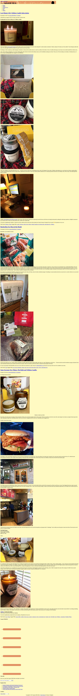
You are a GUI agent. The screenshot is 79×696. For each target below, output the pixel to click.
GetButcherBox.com (40, 365)
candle (18, 224)
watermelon (63, 616)
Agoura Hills (18, 616)
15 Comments (17, 372)
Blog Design (42, 694)
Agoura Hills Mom (3, 1)
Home (4, 5)
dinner (23, 367)
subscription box (47, 224)
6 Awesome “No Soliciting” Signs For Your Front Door (13, 686)
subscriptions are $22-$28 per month (10, 219)
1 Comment (18, 15)
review (40, 367)
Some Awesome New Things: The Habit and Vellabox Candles (18, 370)
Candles (22, 616)
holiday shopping (35, 224)
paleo (37, 367)
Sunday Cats (48, 616)
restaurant (34, 616)
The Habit (52, 616)
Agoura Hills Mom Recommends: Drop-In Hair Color (12, 689)
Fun (3, 9)
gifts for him (25, 224)
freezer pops (26, 616)
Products (7, 224)
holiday (29, 224)
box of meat (15, 367)
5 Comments (18, 229)
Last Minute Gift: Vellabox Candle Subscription (14, 13)
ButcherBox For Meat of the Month (11, 227)
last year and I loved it (12, 46)
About (4, 6)
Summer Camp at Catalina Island (9, 688)
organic (30, 616)
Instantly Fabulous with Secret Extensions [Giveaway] (13, 685)
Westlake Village (68, 616)
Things (4, 10)
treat (55, 616)
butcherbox (19, 367)
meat (28, 367)
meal (25, 367)
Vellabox (52, 224)
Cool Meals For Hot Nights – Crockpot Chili (11, 687)
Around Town (5, 7)
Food (4, 8)
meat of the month (32, 367)
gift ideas (21, 224)
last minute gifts (41, 224)
